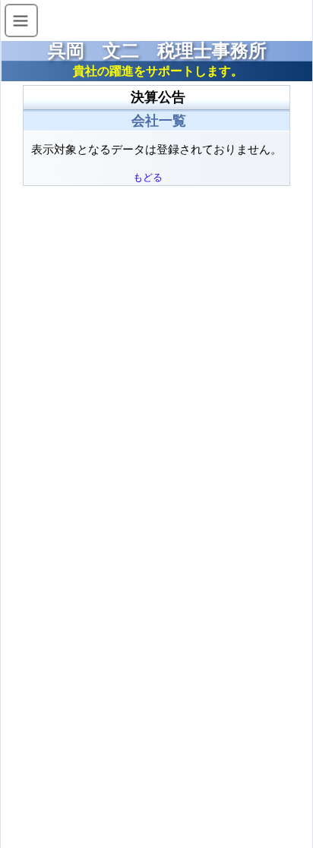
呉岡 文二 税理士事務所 (157, 51)
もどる (148, 177)
